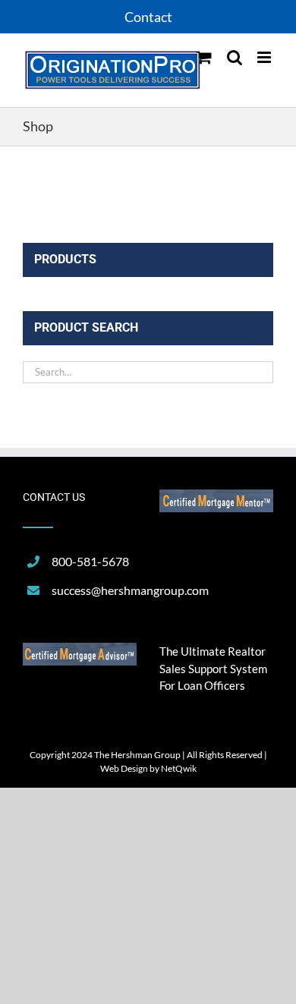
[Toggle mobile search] (234, 57)
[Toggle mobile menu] (265, 57)
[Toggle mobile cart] (204, 57)
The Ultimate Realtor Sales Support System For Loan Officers (213, 668)
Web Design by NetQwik (148, 768)
